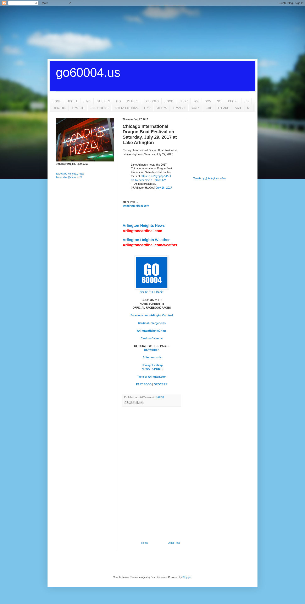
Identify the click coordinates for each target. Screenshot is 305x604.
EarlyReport (151, 349)
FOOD (169, 101)
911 (219, 101)
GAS (147, 108)
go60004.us (88, 72)
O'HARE (223, 108)
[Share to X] (134, 402)
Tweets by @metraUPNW (70, 173)
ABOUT (72, 101)
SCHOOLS (151, 101)
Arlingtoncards (152, 357)
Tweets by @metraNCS (69, 177)
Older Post (174, 542)
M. (248, 108)
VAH (238, 108)
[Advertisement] (152, 32)
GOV (208, 101)
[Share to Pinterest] (142, 402)
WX (196, 101)
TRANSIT (179, 108)
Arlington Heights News (144, 225)
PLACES (132, 101)
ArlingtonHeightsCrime (151, 330)
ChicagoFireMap (152, 365)
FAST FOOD (143, 384)
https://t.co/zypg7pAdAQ (156, 176)
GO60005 (59, 108)
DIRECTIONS (99, 108)
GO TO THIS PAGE (152, 292)
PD (247, 101)
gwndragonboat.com (136, 205)
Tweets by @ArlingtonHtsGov (209, 178)
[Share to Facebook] (138, 402)
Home (144, 542)
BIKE (209, 108)
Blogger (186, 577)
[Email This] (126, 402)
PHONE (233, 101)
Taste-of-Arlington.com (151, 376)
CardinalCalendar (152, 338)
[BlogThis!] (130, 402)
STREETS (103, 101)
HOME (56, 101)
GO (118, 101)
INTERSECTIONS (126, 108)
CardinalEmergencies (152, 323)
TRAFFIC (78, 108)
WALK (195, 108)
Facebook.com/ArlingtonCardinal (152, 315)
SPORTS (157, 369)
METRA (161, 108)
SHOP (183, 101)
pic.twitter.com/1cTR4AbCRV (148, 180)
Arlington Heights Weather (146, 240)
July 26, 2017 (164, 187)
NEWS (146, 369)
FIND (87, 101)
